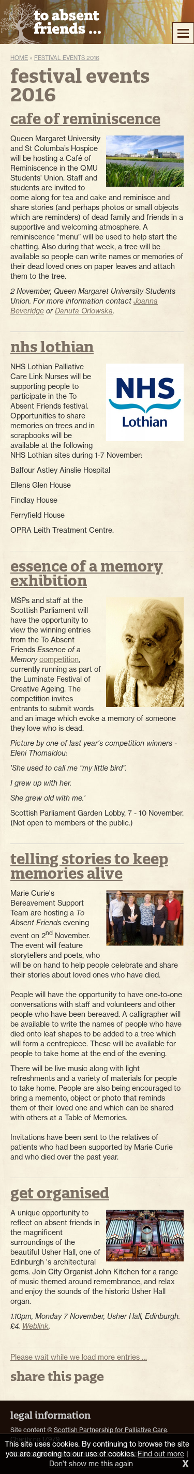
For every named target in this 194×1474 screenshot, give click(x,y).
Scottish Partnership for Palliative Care (110, 1430)
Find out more (161, 1453)
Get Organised (59, 1193)
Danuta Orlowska (84, 310)
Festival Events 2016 (66, 58)
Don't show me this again (91, 1463)
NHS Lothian (52, 347)
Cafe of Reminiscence (85, 119)
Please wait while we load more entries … (78, 1357)
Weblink (35, 1326)
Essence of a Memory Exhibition (86, 573)
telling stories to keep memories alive (89, 866)
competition (59, 659)
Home (19, 58)
